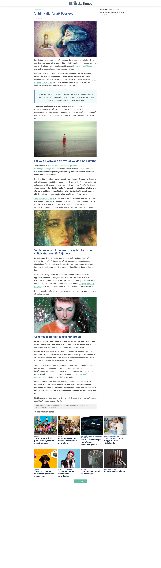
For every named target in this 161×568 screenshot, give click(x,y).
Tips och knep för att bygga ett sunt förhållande (114, 440)
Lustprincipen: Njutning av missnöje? (91, 472)
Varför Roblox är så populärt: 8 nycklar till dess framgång (44, 440)
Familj (60, 436)
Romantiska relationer (112, 436)
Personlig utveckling (65, 469)
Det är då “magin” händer (83, 66)
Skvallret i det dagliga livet (44, 198)
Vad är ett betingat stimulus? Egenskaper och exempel (44, 473)
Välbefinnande (38, 9)
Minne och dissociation (114, 471)
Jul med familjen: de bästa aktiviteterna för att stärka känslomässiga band (68, 440)
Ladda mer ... (80, 481)
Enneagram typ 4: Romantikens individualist (66, 473)
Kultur (36, 436)
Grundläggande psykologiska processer (91, 437)
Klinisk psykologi (110, 469)
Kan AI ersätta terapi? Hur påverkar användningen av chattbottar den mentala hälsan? (92, 442)
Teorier (36, 469)
